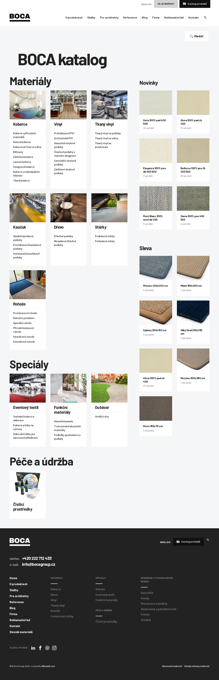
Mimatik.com (48, 666)
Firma (155, 17)
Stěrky (100, 226)
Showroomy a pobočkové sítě (158, 609)
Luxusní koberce (22, 162)
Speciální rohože (22, 323)
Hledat (198, 36)
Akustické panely (63, 421)
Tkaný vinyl (104, 124)
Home (13, 578)
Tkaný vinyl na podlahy (108, 133)
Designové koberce (23, 167)
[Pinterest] (47, 648)
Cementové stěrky (62, 616)
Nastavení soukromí (172, 666)
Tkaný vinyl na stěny (106, 138)
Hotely (145, 598)
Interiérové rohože (23, 336)
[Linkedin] (33, 648)
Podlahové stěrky (105, 236)
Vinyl (58, 124)
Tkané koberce (21, 180)
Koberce (20, 124)
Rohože (19, 303)
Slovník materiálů (21, 632)
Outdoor (102, 407)
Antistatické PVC (63, 138)
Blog (144, 17)
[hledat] (205, 17)
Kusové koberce (22, 142)
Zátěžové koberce (23, 157)
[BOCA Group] (20, 542)
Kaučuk (19, 226)
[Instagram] (54, 648)
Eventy (145, 614)
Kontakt (193, 17)
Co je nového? (166, 3)
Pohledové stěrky (105, 241)
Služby (91, 17)
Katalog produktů (197, 3)
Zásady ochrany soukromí (196, 666)
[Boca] (20, 17)
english (146, 4)
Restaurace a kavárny (154, 603)
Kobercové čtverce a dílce (27, 147)
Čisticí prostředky (22, 506)
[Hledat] (207, 539)
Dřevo (58, 226)
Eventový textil (25, 407)
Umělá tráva (102, 416)
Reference (130, 17)
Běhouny (18, 152)
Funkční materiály (62, 410)
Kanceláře (147, 593)
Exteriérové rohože (24, 341)
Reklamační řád (174, 17)
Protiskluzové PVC (64, 133)
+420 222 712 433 (36, 558)
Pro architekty (109, 17)
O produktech (73, 17)
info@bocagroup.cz (38, 564)
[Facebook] (40, 648)
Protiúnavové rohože (25, 313)
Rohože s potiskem (23, 318)
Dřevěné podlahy (63, 236)
